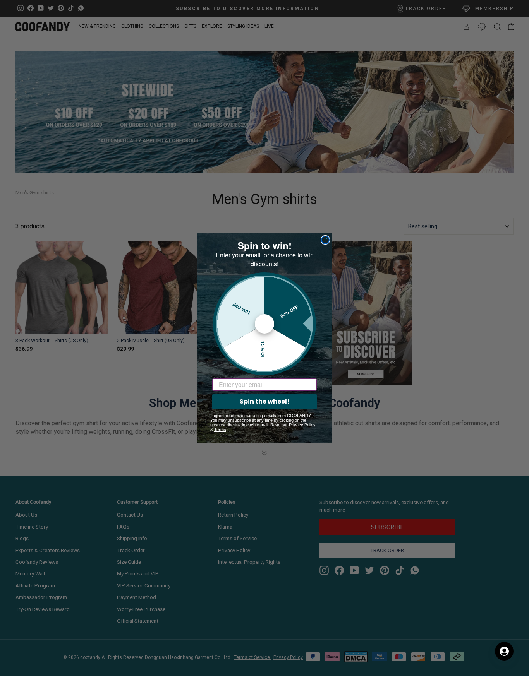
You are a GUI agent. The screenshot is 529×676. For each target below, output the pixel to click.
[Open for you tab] (504, 651)
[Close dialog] (325, 240)
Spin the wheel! (265, 401)
